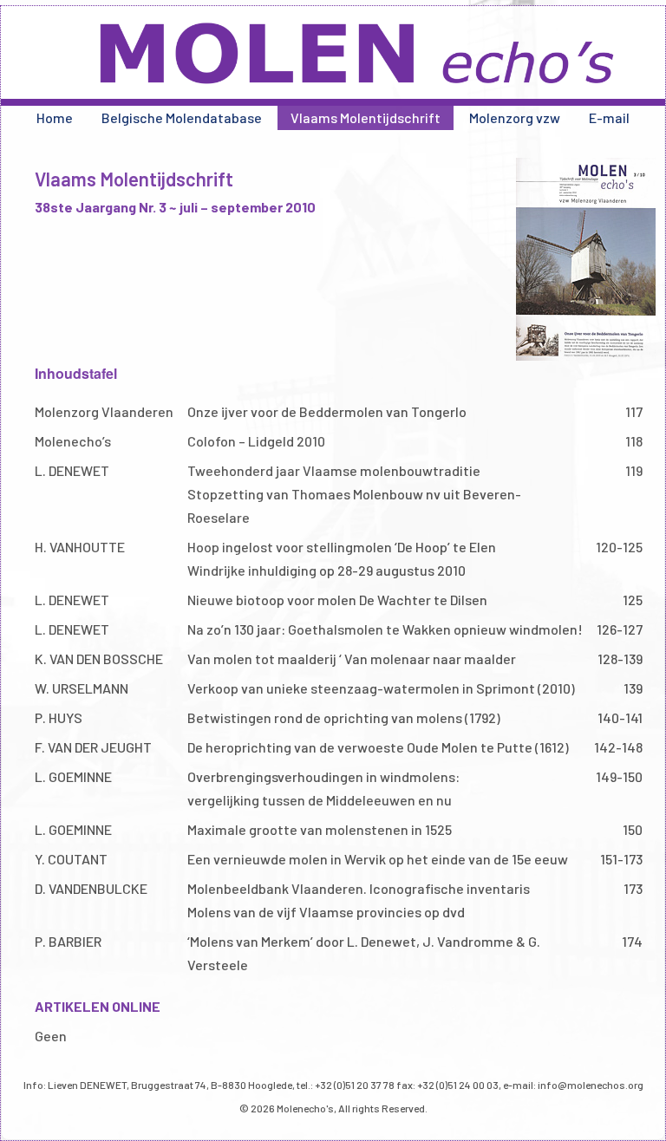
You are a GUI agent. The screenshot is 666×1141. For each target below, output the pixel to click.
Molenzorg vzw (514, 117)
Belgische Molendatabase (181, 117)
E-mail (609, 117)
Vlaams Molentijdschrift (366, 117)
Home (54, 117)
